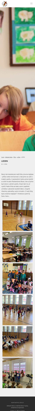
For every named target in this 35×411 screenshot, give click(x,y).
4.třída (18, 157)
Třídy (14, 157)
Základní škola (8, 157)
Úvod (2, 157)
